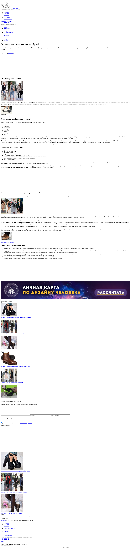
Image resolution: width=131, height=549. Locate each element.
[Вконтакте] (1, 22)
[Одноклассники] (4, 22)
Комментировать (5, 425)
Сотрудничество (8, 17)
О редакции (7, 12)
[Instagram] (2, 22)
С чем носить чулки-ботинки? (14, 399)
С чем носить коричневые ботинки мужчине (18, 366)
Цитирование (7, 531)
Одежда (6, 29)
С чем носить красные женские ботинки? (17, 333)
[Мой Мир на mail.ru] (6, 22)
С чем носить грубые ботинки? (14, 382)
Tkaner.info (3, 520)
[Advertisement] (65, 65)
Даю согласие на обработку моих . (17, 423)
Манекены (6, 35)
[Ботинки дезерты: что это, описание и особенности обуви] (6, 239)
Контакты (6, 15)
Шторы (5, 33)
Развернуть (10, 53)
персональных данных (26, 423)
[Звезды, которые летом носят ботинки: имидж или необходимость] (6, 113)
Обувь (5, 31)
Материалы (7, 28)
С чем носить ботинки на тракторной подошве (18, 317)
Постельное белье (8, 32)
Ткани (5, 27)
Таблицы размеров (7, 21)
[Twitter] (8, 22)
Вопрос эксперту (8, 19)
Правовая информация (9, 528)
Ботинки (3, 317)
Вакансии (6, 13)
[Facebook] (5, 22)
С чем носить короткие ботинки (14, 350)
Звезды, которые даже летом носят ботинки (12, 115)
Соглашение (7, 529)
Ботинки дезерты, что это (7, 242)
